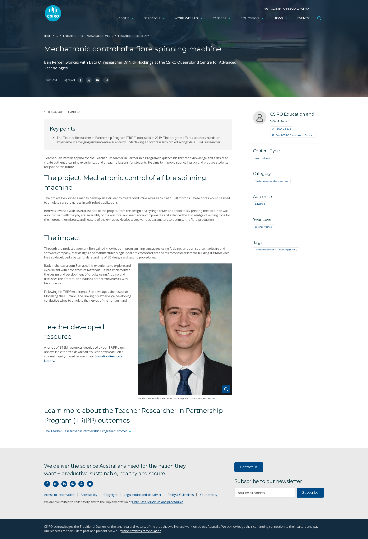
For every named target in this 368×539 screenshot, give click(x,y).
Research (152, 18)
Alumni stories (262, 157)
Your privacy (208, 495)
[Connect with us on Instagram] (56, 484)
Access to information (59, 495)
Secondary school (263, 226)
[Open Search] (319, 18)
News (278, 18)
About (123, 18)
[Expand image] (185, 329)
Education (250, 18)
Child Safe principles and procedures (157, 502)
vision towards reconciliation (141, 531)
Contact (51, 79)
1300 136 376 (283, 128)
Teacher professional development (271, 180)
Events (303, 18)
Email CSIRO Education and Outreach (295, 135)
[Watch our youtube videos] (90, 484)
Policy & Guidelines (181, 495)
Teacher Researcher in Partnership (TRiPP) (276, 249)
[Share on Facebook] (80, 80)
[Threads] (81, 484)
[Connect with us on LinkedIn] (64, 484)
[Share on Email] (106, 80)
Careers (219, 18)
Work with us (186, 18)
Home (47, 36)
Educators (260, 203)
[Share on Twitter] (89, 80)
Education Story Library (133, 36)
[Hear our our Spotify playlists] (73, 484)
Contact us (248, 467)
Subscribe (310, 492)
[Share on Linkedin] (97, 80)
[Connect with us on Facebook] (47, 484)
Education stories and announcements (88, 36)
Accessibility (89, 495)
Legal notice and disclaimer (142, 495)
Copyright (110, 495)
